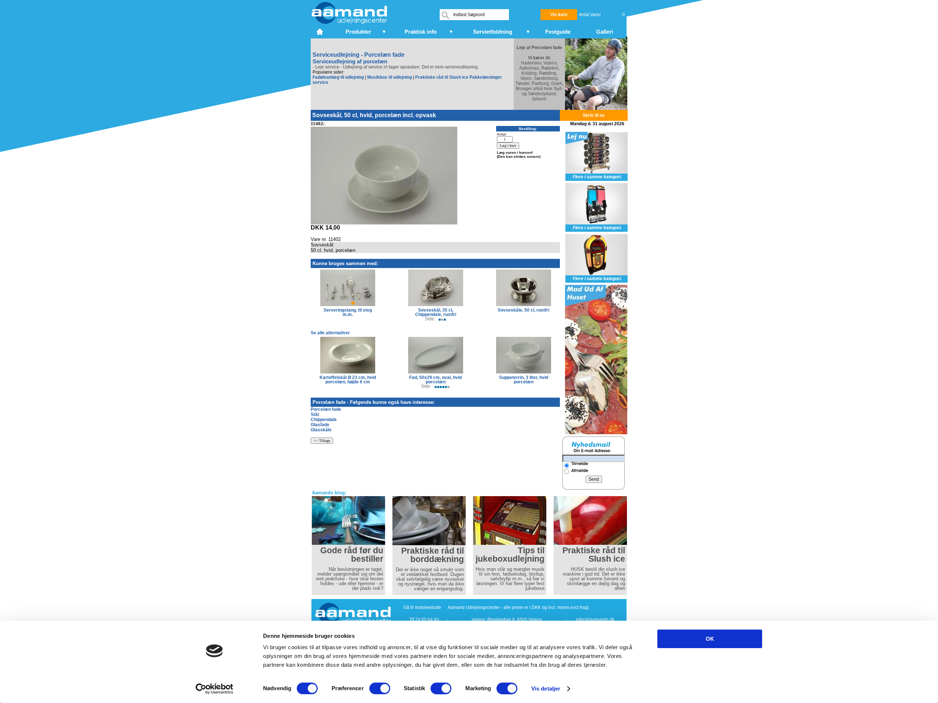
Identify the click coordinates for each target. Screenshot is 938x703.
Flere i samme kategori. (597, 176)
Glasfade (320, 424)
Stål (315, 414)
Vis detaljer (545, 688)
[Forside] (320, 31)
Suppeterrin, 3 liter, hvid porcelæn (523, 379)
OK (710, 639)
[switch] (379, 688)
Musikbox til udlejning (389, 77)
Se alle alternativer (330, 332)
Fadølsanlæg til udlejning (338, 77)
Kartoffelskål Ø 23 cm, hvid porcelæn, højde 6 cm (348, 379)
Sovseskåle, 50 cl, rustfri (523, 310)
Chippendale (324, 419)
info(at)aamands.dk (595, 619)
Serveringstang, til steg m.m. (348, 312)
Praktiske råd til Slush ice (441, 77)
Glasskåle (321, 429)
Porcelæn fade (326, 409)
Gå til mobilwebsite (422, 607)
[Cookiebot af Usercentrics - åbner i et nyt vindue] (214, 688)
